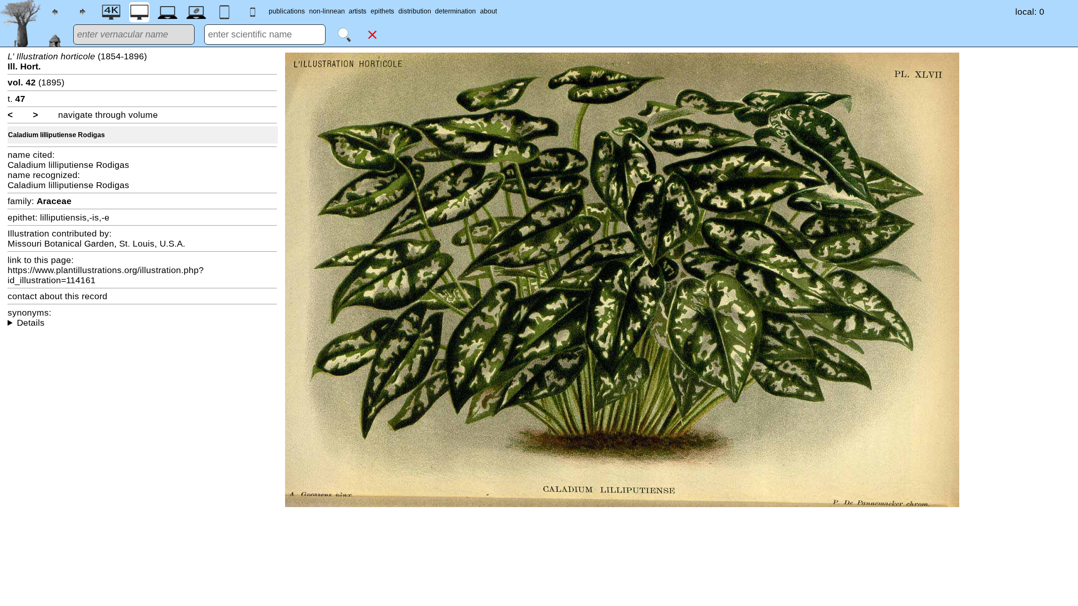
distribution (414, 11)
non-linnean (327, 11)
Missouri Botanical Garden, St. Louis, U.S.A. (96, 243)
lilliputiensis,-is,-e (74, 217)
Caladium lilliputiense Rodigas (56, 134)
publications (287, 11)
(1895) (36, 82)
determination (455, 11)
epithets (382, 11)
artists (357, 11)
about (488, 11)
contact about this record (57, 296)
